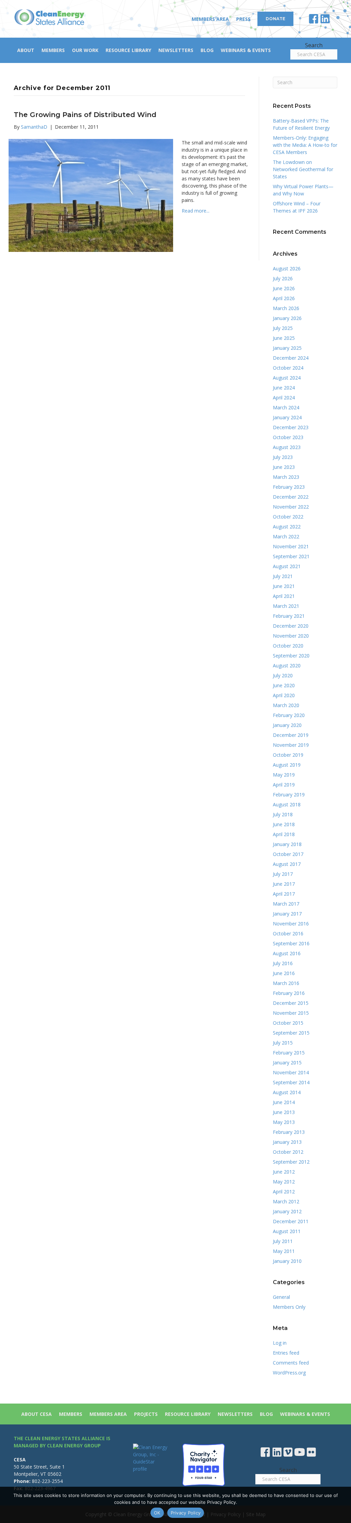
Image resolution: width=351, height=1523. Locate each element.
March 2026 (286, 308)
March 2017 (286, 903)
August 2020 (287, 665)
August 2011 (287, 1231)
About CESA (36, 1414)
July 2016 (283, 963)
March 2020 (286, 705)
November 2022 (291, 506)
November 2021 (291, 546)
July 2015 (283, 1042)
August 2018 (287, 804)
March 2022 (286, 536)
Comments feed (291, 1362)
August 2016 (287, 953)
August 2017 (287, 864)
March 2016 (286, 983)
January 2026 (287, 318)
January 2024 (287, 417)
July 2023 (283, 457)
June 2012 (284, 1171)
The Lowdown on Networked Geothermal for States (303, 169)
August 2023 (287, 447)
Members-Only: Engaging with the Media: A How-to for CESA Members (305, 145)
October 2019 (288, 755)
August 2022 (287, 526)
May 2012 (284, 1181)
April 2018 (284, 834)
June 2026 (284, 288)
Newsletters (175, 50)
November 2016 (291, 923)
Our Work (85, 50)
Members (53, 50)
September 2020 (291, 655)
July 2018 (283, 814)
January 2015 (287, 1062)
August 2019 (287, 765)
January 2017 (287, 913)
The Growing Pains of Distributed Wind (85, 115)
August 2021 (287, 566)
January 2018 (287, 844)
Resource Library (128, 50)
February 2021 (289, 616)
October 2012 (288, 1152)
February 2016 (289, 993)
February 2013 (289, 1132)
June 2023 (284, 467)
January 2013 (287, 1142)
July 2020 (283, 675)
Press (243, 19)
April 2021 (284, 596)
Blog (207, 50)
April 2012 (284, 1191)
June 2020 (284, 685)
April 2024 (284, 397)
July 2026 (283, 278)
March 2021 (286, 606)
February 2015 (289, 1052)
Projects (146, 1414)
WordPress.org (289, 1372)
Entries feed (286, 1352)
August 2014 (287, 1092)
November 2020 (291, 635)
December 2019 (290, 735)
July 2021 (283, 576)
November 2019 (291, 745)
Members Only (289, 1307)
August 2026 (287, 268)
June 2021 (284, 586)
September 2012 (291, 1162)
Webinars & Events (246, 50)
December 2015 (290, 1003)
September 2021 (291, 556)
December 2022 (290, 497)
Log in (280, 1343)
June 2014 (284, 1102)
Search (314, 45)
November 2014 (291, 1072)
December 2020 (290, 626)
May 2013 (284, 1122)
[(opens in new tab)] (203, 1464)
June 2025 (284, 338)
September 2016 (291, 943)
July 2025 (283, 328)
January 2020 (287, 725)
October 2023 (288, 437)
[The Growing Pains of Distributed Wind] (91, 194)
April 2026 (284, 298)
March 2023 (286, 477)
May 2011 (284, 1251)
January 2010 (287, 1261)
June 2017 (284, 884)
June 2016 (284, 973)
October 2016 (288, 933)
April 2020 (284, 695)
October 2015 (288, 1023)
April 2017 (284, 894)
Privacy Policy (186, 1512)
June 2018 (284, 824)
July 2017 (283, 874)
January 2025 (287, 348)
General (281, 1297)
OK (157, 1512)
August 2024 (287, 377)
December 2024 (290, 358)
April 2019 (284, 784)
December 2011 (290, 1221)
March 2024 (286, 407)
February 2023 (289, 487)
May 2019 (284, 774)
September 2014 (291, 1082)
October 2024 (288, 367)
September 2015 (291, 1032)
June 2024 (284, 387)
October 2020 (288, 645)
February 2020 (289, 715)
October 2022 (288, 516)
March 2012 (286, 1201)
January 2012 (287, 1211)
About (25, 50)
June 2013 (284, 1112)
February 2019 (289, 794)
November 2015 (291, 1013)
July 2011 (283, 1241)
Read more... (195, 210)
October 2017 (288, 854)
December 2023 (290, 427)
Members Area (210, 19)
